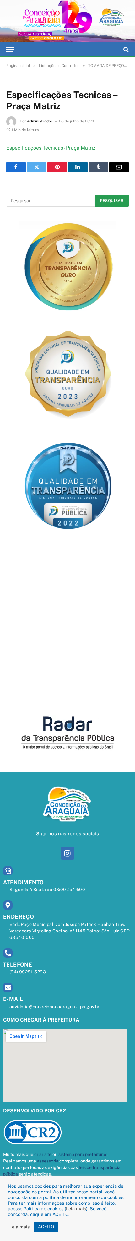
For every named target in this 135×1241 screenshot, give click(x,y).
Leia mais (76, 1208)
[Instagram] (67, 853)
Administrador (39, 121)
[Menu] (10, 49)
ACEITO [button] (46, 1226)
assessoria (47, 1160)
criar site (42, 1154)
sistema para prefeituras (82, 1154)
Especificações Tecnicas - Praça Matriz (50, 148)
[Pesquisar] (125, 49)
